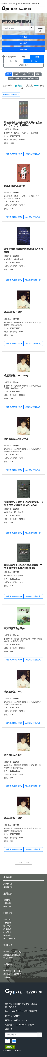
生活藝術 (7, 923)
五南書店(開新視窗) (33, 154)
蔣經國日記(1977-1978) (16, 375)
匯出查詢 (24, 65)
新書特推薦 (8, 887)
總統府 (9, 74)
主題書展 (7, 903)
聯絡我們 (35, 4)
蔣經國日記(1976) (13, 312)
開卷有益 (8, 913)
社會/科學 (7, 932)
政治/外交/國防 (9, 938)
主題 (10, 57)
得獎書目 (17, 974)
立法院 (23, 74)
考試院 (38, 74)
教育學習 (7, 929)
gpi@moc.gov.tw (21, 1020)
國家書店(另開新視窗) (12, 952)
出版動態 (8, 877)
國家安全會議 (21, 78)
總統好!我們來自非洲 (14, 185)
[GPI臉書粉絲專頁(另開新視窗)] (8, 1041)
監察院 (11, 78)
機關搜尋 (23, 49)
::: (6, 987)
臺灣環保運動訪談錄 (14, 628)
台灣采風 (7, 919)
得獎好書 (7, 900)
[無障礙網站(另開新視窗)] (10, 1047)
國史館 (16, 129)
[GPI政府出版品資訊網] (17, 9)
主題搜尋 (23, 37)
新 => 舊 (13, 61)
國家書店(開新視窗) (14, 154)
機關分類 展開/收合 (11, 94)
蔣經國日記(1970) (13, 691)
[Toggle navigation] (42, 9)
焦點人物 (7, 906)
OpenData (18, 971)
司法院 (30, 74)
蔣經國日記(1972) (13, 818)
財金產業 (7, 935)
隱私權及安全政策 (24, 4)
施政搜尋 (23, 43)
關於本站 (12, 4)
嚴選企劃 (8, 893)
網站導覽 (4, 4)
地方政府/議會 (33, 78)
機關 (37, 57)
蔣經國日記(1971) (13, 755)
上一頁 (19, 862)
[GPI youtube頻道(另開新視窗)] (14, 1041)
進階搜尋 (40, 29)
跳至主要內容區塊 (6, 1)
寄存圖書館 (8, 958)
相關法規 (7, 974)
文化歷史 (7, 926)
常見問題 (7, 971)
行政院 (16, 74)
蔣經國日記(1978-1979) (16, 439)
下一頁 (27, 862)
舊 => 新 (33, 61)
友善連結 (7, 977)
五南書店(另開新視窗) (12, 955)
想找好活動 (8, 884)
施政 (23, 57)
